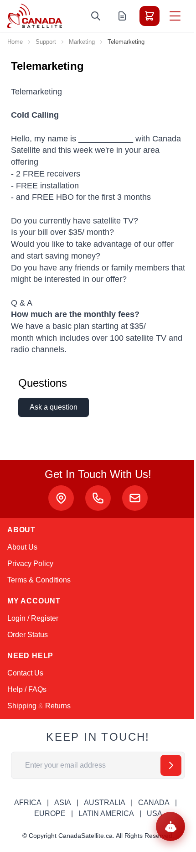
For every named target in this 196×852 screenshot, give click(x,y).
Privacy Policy (30, 563)
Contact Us (25, 673)
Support (46, 41)
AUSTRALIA (104, 802)
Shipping (21, 706)
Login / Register (32, 618)
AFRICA (27, 802)
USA (154, 813)
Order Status (27, 635)
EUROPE (50, 813)
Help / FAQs (26, 689)
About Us (22, 547)
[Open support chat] (170, 826)
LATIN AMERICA (106, 813)
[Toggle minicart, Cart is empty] (149, 16)
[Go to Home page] (34, 16)
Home (15, 41)
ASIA (62, 802)
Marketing (82, 41)
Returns (58, 706)
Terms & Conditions (39, 580)
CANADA (154, 802)
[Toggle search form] (96, 16)
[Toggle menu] (175, 16)
